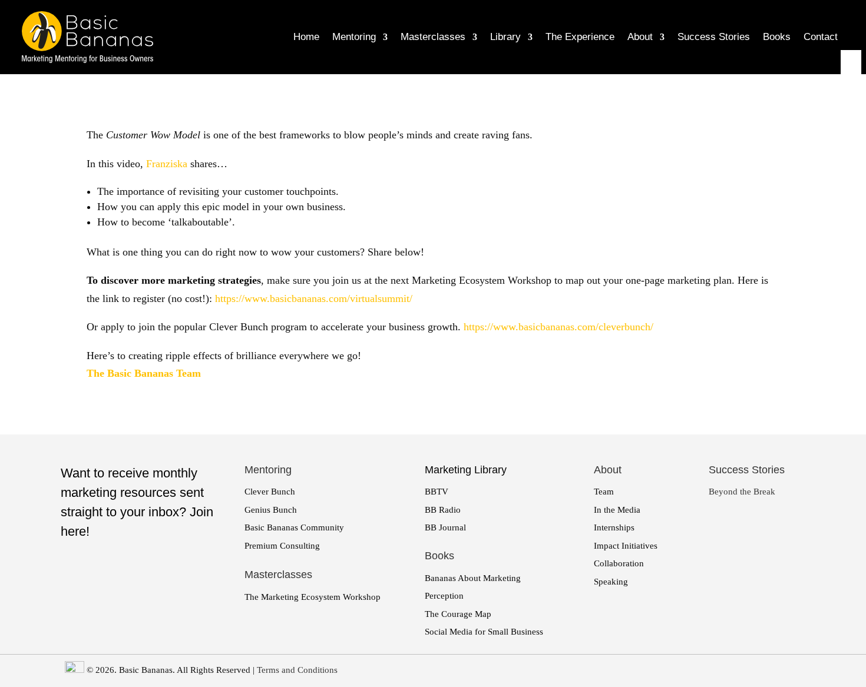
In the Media (617, 510)
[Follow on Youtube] (850, 97)
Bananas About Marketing (473, 578)
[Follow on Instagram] (850, 116)
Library (505, 36)
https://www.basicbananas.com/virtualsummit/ (313, 298)
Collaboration (619, 563)
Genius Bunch (270, 510)
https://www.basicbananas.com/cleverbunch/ (558, 327)
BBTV (436, 491)
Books (777, 36)
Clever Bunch (269, 491)
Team (604, 491)
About (640, 36)
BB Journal (445, 527)
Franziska (166, 164)
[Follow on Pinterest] (850, 134)
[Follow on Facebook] (850, 59)
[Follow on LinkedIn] (850, 78)
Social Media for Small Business (484, 631)
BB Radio (443, 510)
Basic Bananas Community (294, 527)
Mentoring (354, 36)
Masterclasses (433, 36)
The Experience (580, 36)
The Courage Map (458, 614)
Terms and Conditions (297, 670)
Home (306, 36)
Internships (614, 527)
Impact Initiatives (625, 545)
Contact (821, 36)
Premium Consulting (282, 545)
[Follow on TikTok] (850, 153)
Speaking (611, 581)
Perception (444, 595)
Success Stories (713, 36)
